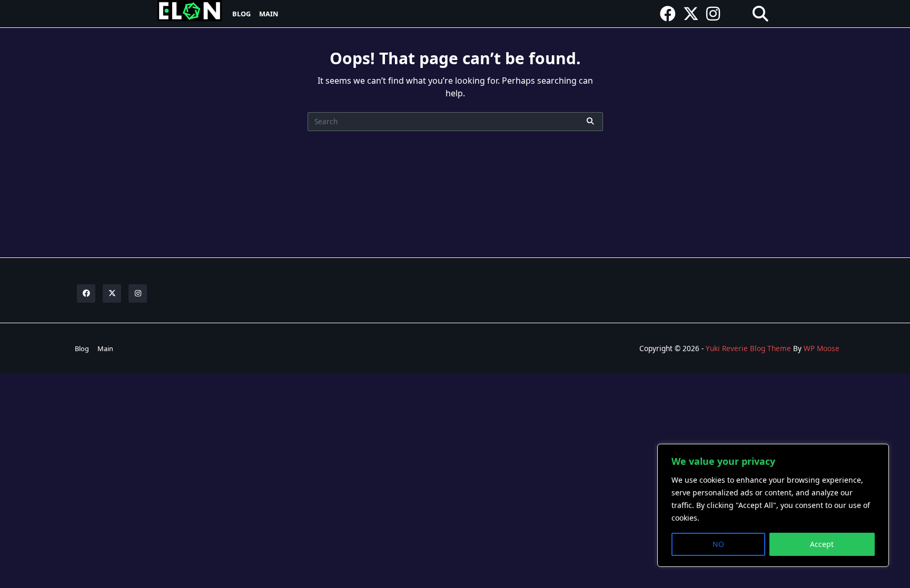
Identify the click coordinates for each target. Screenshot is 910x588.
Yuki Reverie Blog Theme (748, 348)
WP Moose (821, 348)
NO (718, 544)
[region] (773, 505)
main (268, 13)
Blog (241, 13)
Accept (822, 544)
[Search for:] (455, 121)
